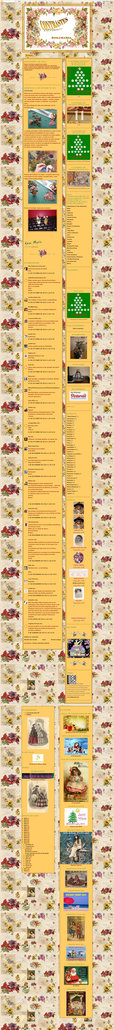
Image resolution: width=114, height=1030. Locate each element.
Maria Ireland (32, 446)
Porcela (69, 469)
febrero (27, 865)
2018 (25, 832)
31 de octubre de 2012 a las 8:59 (41, 339)
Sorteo (69, 489)
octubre (27, 848)
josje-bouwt (70, 237)
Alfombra (70, 421)
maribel (30, 343)
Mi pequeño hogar (72, 246)
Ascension (31, 508)
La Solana (70, 456)
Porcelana (34, 246)
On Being (70, 252)
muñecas (70, 460)
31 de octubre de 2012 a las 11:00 (41, 360)
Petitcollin (70, 467)
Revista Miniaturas (72, 487)
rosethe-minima (33, 297)
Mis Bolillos (29, 55)
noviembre (28, 846)
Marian (29, 714)
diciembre (28, 844)
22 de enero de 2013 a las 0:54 (40, 619)
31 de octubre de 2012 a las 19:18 (41, 432)
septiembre (29, 855)
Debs (29, 565)
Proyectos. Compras (73, 473)
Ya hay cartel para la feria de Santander (37, 853)
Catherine (70, 215)
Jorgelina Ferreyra (33, 623)
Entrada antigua (56, 639)
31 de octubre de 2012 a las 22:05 (41, 441)
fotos (68, 443)
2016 (25, 836)
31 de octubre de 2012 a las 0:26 (41, 273)
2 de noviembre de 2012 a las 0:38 (41, 464)
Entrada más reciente (30, 639)
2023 (25, 823)
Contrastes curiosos (31, 851)
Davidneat (70, 219)
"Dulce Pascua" (72, 416)
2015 (25, 837)
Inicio (44, 639)
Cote (29, 364)
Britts (68, 210)
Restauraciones (72, 484)
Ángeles (69, 423)
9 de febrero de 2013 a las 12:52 (41, 632)
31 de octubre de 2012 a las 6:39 (41, 293)
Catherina (70, 213)
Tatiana (30, 407)
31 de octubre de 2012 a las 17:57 (41, 403)
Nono (68, 250)
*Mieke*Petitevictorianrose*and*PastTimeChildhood (43, 388)
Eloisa (30, 376)
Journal (69, 239)
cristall (30, 588)
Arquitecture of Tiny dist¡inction (77, 206)
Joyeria (69, 451)
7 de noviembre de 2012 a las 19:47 (42, 561)
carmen (30, 334)
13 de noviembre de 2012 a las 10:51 (42, 574)
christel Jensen (71, 217)
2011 (25, 869)
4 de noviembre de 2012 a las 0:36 (41, 504)
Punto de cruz (71, 478)
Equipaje (69, 434)
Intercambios (71, 449)
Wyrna (69, 263)
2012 (25, 843)
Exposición (70, 438)
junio (27, 858)
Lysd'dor (69, 241)
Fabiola (30, 353)
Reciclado (70, 480)
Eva (29, 436)
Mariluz (30, 481)
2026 (25, 818)
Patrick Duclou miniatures (75, 257)
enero (27, 867)
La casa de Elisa (33, 318)
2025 (25, 820)
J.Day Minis (70, 230)
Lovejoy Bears (32, 423)
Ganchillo (70, 445)
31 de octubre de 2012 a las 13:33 (41, 371)
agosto (27, 856)
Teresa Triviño (71, 491)
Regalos (69, 482)
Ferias (69, 440)
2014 (25, 839)
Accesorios (70, 418)
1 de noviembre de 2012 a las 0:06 (41, 453)
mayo (27, 860)
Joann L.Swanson (72, 232)
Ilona (68, 228)
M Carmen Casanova (34, 469)
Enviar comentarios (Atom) (41, 643)
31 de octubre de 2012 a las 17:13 (41, 383)
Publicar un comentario (31, 637)
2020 (25, 829)
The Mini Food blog (73, 259)
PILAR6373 (31, 307)
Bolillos (69, 425)
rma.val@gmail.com (73, 697)
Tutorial (69, 493)
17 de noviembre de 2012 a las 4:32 (42, 584)
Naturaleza (70, 465)
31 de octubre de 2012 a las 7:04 (41, 302)
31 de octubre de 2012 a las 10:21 (41, 348)
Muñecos (70, 462)
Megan (69, 243)
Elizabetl (69, 224)
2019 (25, 830)
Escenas (69, 436)
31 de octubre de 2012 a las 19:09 (41, 418)
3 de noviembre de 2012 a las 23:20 (42, 476)
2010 (25, 870)
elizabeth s (31, 600)
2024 (25, 822)
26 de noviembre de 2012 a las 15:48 (42, 595)
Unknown (31, 457)
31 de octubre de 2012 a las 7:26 (41, 314)
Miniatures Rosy (72, 248)
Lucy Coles (31, 579)
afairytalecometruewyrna (35, 277)
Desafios (69, 432)
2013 (25, 841)
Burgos (69, 427)
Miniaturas (70, 458)
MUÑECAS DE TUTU (79, 583)
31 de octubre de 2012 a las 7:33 (41, 329)
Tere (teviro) (32, 522)
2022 (25, 825)
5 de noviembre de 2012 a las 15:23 (42, 517)
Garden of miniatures (73, 226)
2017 (25, 834)
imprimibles (70, 447)
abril (26, 862)
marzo (27, 863)
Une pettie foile (71, 261)
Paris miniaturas (72, 254)
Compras (69, 429)
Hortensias (28, 91)
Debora (69, 221)
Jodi (68, 235)
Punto (69, 476)
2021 (25, 827)
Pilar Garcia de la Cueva (35, 266)
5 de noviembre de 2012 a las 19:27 (42, 535)
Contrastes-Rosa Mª (33, 713)
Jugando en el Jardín (73, 454)
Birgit (68, 208)
